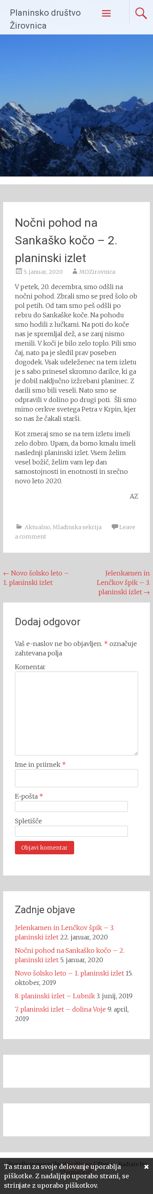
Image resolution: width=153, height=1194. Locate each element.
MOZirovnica (97, 271)
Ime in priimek (40, 764)
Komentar (30, 667)
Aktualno (37, 527)
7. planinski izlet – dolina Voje (60, 1009)
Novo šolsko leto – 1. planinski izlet (69, 973)
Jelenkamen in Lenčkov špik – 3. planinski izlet (123, 582)
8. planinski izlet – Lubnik (55, 996)
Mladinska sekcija (77, 527)
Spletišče (28, 821)
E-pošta (29, 796)
